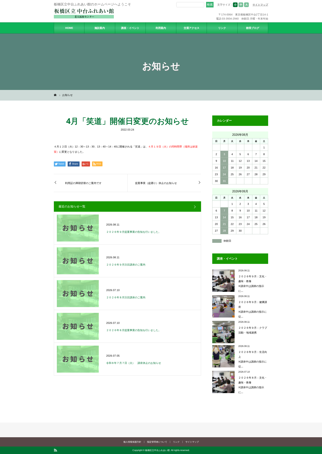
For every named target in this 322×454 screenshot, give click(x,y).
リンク (222, 27)
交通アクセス (191, 27)
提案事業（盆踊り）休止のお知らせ (156, 183)
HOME (69, 27)
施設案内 (99, 27)
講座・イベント (130, 27)
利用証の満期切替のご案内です (83, 183)
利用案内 (161, 27)
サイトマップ (260, 4)
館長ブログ (252, 27)
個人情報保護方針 (132, 442)
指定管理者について (157, 442)
